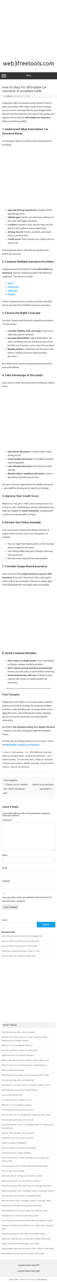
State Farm (12, 290)
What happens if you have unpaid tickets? (20, 1090)
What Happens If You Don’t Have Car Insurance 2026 (24, 1210)
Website (6, 881)
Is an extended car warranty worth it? (18, 1110)
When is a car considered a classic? (17, 1105)
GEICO (11, 283)
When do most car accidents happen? (18, 1055)
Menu (28, 75)
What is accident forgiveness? (15, 1143)
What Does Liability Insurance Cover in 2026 (21, 951)
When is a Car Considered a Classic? (17, 1045)
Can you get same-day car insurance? (18, 1120)
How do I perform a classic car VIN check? (20, 1050)
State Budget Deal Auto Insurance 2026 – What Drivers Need (28, 1248)
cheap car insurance (44, 759)
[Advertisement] (28, 28)
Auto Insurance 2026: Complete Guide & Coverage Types (26, 1200)
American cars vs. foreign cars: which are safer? (22, 1176)
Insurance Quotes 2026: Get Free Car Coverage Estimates (27, 1186)
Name (4, 855)
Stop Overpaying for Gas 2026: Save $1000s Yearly (23, 1234)
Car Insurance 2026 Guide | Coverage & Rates (21, 1196)
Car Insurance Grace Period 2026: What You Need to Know (27, 1220)
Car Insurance (17, 752)
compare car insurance (12, 763)
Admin (9, 96)
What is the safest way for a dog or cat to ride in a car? (25, 1060)
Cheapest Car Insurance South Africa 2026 (20, 1215)
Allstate (11, 294)
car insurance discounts (35, 756)
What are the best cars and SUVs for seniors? (21, 1181)
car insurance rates (25, 759)
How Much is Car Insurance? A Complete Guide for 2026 (26, 1085)
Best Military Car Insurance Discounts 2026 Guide (23, 1253)
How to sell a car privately (13, 1171)
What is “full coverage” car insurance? (18, 1133)
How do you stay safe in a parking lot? (18, 1080)
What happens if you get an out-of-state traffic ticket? (25, 1075)
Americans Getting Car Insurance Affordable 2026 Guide (26, 1239)
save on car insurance (19, 767)
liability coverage (31, 763)
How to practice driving (12, 1095)
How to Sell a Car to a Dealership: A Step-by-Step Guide (26, 1115)
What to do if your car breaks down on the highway (24, 1065)
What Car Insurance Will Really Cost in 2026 (20, 1243)
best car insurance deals (13, 756)
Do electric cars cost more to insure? (18, 1138)
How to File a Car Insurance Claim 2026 (18, 956)
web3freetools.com (28, 63)
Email (4, 868)
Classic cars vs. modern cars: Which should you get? (15, 788)
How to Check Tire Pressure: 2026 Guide (19, 946)
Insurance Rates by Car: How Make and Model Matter (25, 1166)
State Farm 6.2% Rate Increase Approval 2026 (21, 1206)
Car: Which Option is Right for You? (17, 1100)
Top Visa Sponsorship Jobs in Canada (18, 1032)
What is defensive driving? (13, 1070)
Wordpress (42, 1279)
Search (5, 920)
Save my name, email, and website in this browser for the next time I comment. (27, 899)
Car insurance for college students (16, 1153)
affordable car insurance (40, 752)
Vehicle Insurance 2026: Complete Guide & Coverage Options (28, 1191)
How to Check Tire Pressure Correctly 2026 (20, 941)
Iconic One (13, 1279)
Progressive (13, 287)
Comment (7, 820)
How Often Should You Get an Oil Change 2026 (22, 936)
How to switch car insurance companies (19, 1148)
